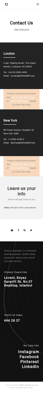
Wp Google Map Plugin (24, 97)
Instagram (28, 351)
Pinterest (29, 361)
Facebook (29, 356)
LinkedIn (30, 366)
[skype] (24, 230)
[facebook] (18, 230)
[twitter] (31, 230)
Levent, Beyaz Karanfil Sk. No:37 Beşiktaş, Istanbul (18, 281)
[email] (12, 230)
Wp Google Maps (19, 101)
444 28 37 (12, 320)
